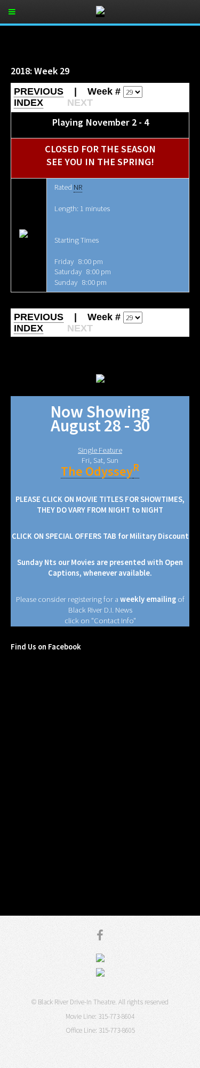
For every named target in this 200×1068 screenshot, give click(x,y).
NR (78, 187)
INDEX (28, 102)
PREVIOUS (38, 91)
